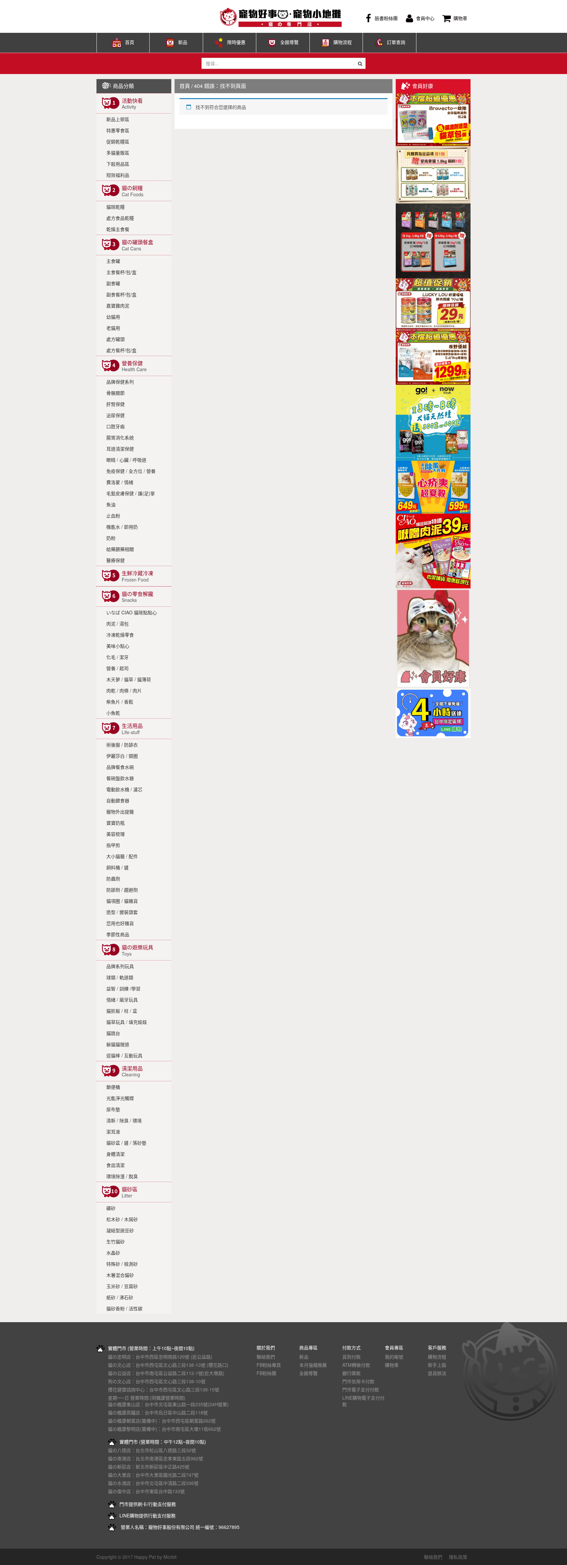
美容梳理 (115, 834)
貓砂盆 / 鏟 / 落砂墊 (126, 1142)
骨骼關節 (115, 393)
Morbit (170, 1557)
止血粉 (113, 515)
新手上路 (437, 1365)
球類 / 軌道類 (119, 977)
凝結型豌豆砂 (120, 1230)
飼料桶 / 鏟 (117, 867)
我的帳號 (394, 1356)
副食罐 (113, 283)
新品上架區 (117, 119)
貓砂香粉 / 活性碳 (124, 1308)
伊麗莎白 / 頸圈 (122, 755)
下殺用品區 (117, 163)
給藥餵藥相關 (120, 549)
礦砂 (111, 1208)
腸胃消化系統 (120, 437)
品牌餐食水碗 (120, 767)
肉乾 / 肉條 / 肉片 (124, 690)
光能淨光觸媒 (120, 1098)
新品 (182, 42)
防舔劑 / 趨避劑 (122, 889)
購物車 (460, 18)
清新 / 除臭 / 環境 (124, 1120)
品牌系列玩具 (120, 966)
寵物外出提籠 (120, 811)
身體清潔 (115, 1154)
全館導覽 (289, 42)
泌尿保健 (115, 415)
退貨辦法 (437, 1373)
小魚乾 (113, 712)
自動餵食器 (117, 800)
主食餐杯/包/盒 (121, 272)
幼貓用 (113, 316)
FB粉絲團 (266, 1373)
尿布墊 (113, 1109)
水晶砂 (113, 1252)
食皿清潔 (115, 1165)
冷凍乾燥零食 (120, 634)
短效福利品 (117, 175)
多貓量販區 (117, 152)
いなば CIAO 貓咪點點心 (131, 612)
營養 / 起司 (117, 668)
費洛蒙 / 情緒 (119, 482)
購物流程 (342, 42)
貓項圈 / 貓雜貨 (122, 901)
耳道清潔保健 (120, 448)
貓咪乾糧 (115, 206)
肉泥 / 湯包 (117, 623)
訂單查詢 (396, 42)
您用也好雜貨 (120, 923)
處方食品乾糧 (120, 218)
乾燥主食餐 (117, 229)
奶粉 (111, 538)
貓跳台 (113, 1033)
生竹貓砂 (115, 1241)
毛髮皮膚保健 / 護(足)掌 (130, 493)
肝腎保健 (115, 404)
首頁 (129, 42)
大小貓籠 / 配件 (122, 856)
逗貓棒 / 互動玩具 (124, 1055)
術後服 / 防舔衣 (122, 744)
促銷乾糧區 (117, 141)
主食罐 (113, 261)
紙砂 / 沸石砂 (119, 1297)
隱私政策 (458, 1557)
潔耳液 (113, 1131)
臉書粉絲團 (386, 18)
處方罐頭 (115, 339)
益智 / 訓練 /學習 (123, 988)
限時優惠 (236, 42)
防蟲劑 (113, 878)
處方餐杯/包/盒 (121, 350)
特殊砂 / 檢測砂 (122, 1263)
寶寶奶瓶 (115, 822)
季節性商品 (117, 934)
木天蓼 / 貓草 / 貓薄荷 (128, 679)
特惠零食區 (117, 130)
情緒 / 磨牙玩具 (122, 999)
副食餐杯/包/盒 (121, 294)
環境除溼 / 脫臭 (122, 1176)
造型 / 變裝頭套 (122, 912)
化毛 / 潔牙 (117, 657)
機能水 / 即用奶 (122, 526)
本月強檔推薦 (313, 1365)
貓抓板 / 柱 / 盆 (121, 1010)
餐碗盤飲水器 (120, 778)
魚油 (111, 504)
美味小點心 (117, 646)
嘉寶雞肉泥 (117, 305)
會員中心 (425, 18)
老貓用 (113, 328)
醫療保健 (115, 560)
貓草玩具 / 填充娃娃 (126, 1022)
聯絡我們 (266, 1356)
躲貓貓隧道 (117, 1044)
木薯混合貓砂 (120, 1275)
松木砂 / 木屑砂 (122, 1219)
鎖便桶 (113, 1087)
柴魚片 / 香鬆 (119, 701)
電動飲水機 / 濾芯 (124, 789)
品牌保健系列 (120, 381)
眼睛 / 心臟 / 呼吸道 (126, 459)
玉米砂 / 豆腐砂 (122, 1286)
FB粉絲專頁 (269, 1365)
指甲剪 (113, 845)
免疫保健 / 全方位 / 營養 (131, 471)
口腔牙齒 (115, 426)
